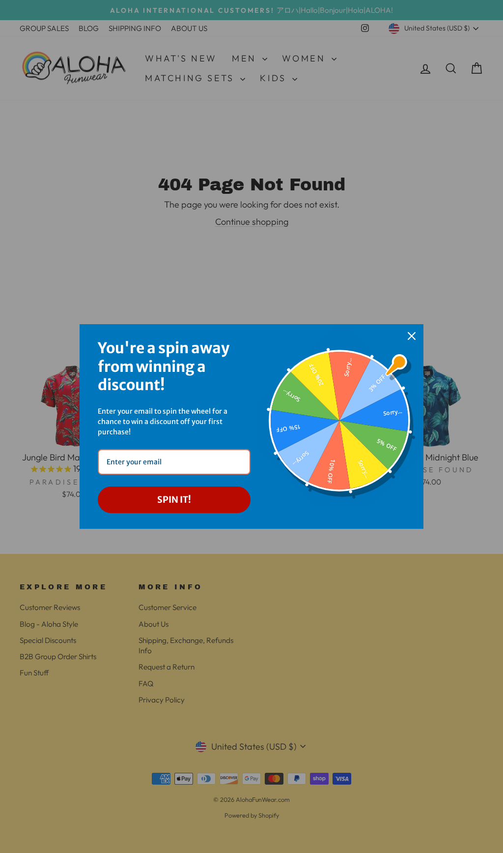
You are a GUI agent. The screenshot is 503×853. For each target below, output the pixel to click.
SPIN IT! (174, 499)
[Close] (411, 336)
